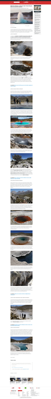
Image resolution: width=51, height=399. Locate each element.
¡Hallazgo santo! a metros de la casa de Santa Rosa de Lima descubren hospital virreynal (30, 383)
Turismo (30, 0)
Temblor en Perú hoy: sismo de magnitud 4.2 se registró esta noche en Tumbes (37, 13)
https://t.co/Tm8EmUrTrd (14, 367)
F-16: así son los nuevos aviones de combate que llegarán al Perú (24, 382)
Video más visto (37, 5)
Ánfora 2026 (23, 392)
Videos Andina (12, 376)
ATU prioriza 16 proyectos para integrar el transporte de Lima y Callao (37, 31)
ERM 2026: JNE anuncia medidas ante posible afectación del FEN (18, 382)
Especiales (24, 0)
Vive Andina (32, 0)
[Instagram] (37, 2)
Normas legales (27, 0)
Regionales (19, 395)
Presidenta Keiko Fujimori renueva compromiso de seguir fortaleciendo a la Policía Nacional (12, 383)
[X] (33, 2)
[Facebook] (32, 2)
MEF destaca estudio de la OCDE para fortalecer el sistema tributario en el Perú (37, 33)
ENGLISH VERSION (20, 390)
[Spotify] (39, 2)
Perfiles (21, 0)
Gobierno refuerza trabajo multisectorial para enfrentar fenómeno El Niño (37, 29)
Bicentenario (19, 0)
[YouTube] (36, 2)
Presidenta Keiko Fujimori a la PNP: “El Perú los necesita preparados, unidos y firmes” (37, 24)
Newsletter (28, 395)
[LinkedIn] (34, 2)
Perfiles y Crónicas (24, 394)
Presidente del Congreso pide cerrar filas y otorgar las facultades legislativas (37, 26)
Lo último (19, 392)
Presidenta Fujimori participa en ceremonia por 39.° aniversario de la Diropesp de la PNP (37, 22)
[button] (10, 380)
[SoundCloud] (38, 2)
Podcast (27, 394)
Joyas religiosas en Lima (33, 392)
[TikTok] (40, 2)
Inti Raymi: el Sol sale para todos (34, 395)
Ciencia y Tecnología (24, 395)
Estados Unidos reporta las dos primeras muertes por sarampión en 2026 (37, 17)
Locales (18, 394)
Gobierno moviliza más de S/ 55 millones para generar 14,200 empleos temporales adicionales (37, 15)
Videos (27, 392)
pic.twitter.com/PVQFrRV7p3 (20, 367)
